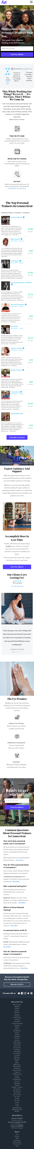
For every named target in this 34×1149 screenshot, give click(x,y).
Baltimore (17, 1012)
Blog (17, 1146)
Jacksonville (17, 1044)
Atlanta (17, 1008)
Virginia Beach (17, 1108)
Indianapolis (17, 1042)
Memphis (17, 1059)
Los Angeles (17, 1053)
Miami (17, 1063)
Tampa (17, 1102)
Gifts (17, 1138)
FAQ (17, 1134)
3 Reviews (21, 306)
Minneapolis (17, 1066)
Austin (17, 1010)
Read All (7, 83)
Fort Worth (17, 1036)
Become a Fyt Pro (17, 984)
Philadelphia (17, 1079)
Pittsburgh (17, 1083)
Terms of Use (17, 1144)
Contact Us (17, 1140)
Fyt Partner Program (17, 1128)
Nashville (17, 1068)
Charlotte (17, 1016)
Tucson (17, 1104)
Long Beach (17, 1051)
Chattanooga (17, 1018)
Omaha (17, 1076)
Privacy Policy (17, 1142)
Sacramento (17, 1089)
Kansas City (17, 1048)
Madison (17, 1057)
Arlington (17, 1006)
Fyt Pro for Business (17, 1124)
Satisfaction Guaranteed (17, 189)
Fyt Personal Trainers (7, 213)
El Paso (17, 1034)
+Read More (15, 234)
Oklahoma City (17, 1074)
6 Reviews (21, 350)
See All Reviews (17, 586)
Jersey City (17, 1046)
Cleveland (17, 1021)
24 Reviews (21, 241)
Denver (17, 1029)
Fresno (17, 1038)
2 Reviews (21, 262)
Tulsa (17, 1106)
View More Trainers (17, 437)
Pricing (17, 1136)
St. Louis (17, 1100)
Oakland (17, 1072)
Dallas (17, 1027)
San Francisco (17, 1095)
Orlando (17, 1078)
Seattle (17, 1098)
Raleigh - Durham (17, 1087)
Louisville (17, 1055)
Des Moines (17, 1031)
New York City (17, 1070)
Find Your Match (17, 54)
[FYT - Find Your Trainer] (4, 2)
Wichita (17, 1111)
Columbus (17, 1025)
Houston (17, 1040)
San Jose (17, 1096)
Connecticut (17, 213)
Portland (17, 1085)
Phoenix (17, 1081)
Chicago (17, 1019)
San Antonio (17, 1091)
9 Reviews (21, 393)
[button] (4, 76)
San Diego (17, 1093)
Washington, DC (17, 1109)
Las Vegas (17, 1050)
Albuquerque (17, 1004)
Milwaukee (17, 1064)
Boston (17, 1014)
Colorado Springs (17, 1023)
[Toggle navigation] (31, 1)
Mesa (17, 1061)
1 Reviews (21, 328)
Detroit (17, 1033)
